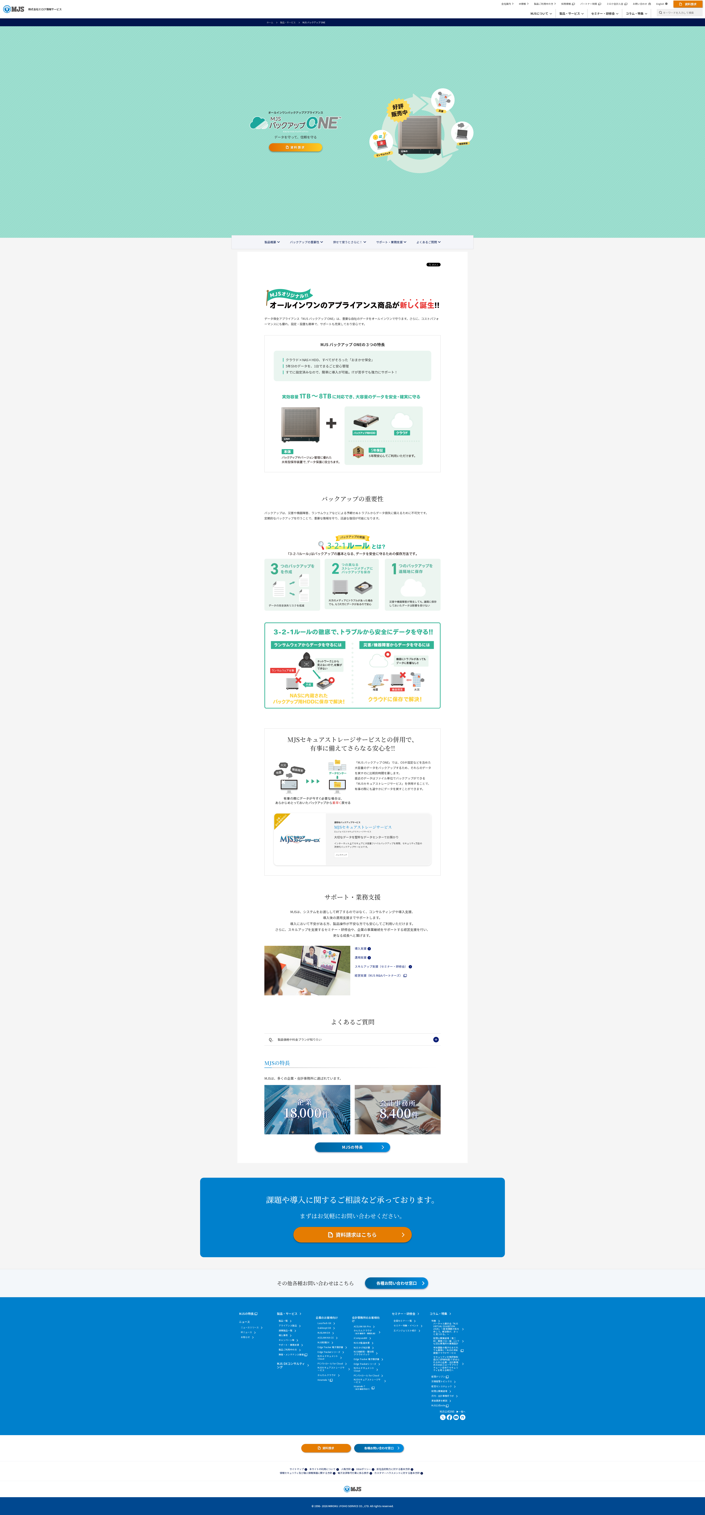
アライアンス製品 (288, 1325)
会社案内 (506, 4)
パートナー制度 (588, 4)
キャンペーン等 (286, 1340)
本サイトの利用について (322, 1469)
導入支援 (360, 948)
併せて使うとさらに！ (347, 242)
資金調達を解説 (439, 1400)
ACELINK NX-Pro (362, 1326)
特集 (433, 1320)
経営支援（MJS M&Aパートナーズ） (378, 975)
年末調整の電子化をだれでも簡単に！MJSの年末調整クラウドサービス (445, 1350)
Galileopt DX (324, 1328)
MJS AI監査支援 (362, 1342)
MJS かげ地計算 (362, 1347)
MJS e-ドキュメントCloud (328, 1357)
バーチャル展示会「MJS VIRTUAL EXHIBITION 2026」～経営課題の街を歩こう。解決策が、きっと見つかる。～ (446, 1328)
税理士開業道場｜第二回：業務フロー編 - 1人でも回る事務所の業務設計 (446, 1341)
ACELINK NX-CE (326, 1337)
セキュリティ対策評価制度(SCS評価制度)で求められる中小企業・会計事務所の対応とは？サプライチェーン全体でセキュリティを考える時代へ (446, 1363)
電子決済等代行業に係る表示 (353, 1473)
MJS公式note (438, 1405)
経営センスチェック (441, 1386)
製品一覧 (283, 1320)
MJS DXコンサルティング (291, 1365)
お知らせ (245, 1337)
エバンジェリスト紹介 (405, 1330)
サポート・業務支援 (389, 242)
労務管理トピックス (441, 1381)
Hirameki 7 (323, 1380)
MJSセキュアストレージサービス (363, 827)
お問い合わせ (640, 4)
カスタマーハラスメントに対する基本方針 (397, 1473)
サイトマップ (297, 1469)
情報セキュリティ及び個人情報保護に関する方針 (306, 1473)
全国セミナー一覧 (403, 1320)
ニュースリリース (250, 1327)
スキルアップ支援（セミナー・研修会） (381, 966)
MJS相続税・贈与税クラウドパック (364, 1353)
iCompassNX (360, 1338)
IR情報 (522, 4)
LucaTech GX (324, 1323)
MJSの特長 (352, 1147)
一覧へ (461, 1411)
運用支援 (360, 957)
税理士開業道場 (439, 1391)
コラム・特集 (438, 1313)
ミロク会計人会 (615, 4)
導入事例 (283, 1335)
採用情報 (566, 4)
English (660, 4)
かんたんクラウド (327, 1375)
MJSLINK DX (324, 1332)
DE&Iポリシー (363, 1469)
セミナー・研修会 (403, 1313)
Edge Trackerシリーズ (329, 1352)
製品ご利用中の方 (543, 4)
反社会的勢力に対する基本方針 (393, 1469)
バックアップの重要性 (304, 242)
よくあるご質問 (426, 242)
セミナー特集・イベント (406, 1325)
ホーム (270, 22)
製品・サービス (288, 22)
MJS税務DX (323, 1342)
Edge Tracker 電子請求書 (330, 1347)
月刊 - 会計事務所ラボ (442, 1396)
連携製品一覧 (285, 1330)
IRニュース (246, 1332)
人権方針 (346, 1469)
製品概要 (270, 242)
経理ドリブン (438, 1376)
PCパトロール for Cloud (330, 1363)
